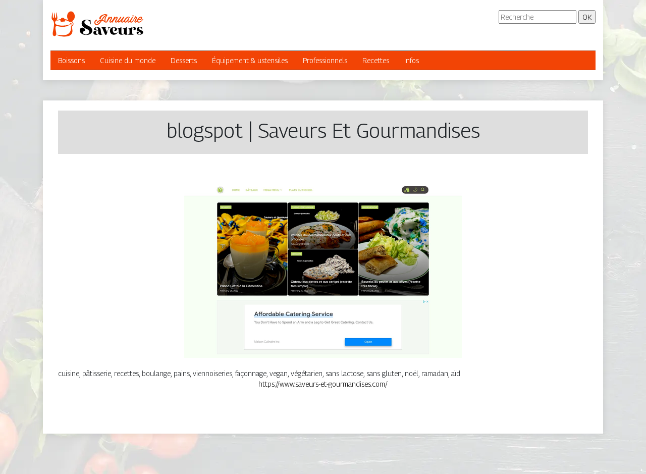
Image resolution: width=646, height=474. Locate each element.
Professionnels (325, 60)
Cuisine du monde (127, 60)
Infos (411, 60)
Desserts (184, 60)
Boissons (71, 60)
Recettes (375, 60)
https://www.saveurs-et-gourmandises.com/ (323, 384)
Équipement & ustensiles (250, 60)
